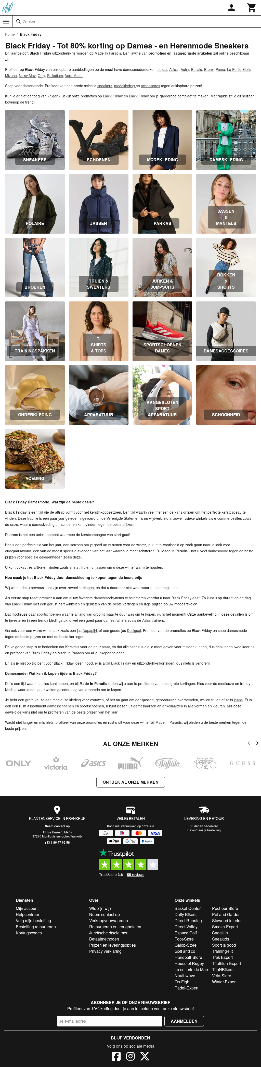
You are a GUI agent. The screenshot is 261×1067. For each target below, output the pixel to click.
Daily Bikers (186, 914)
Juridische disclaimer (108, 933)
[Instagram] (130, 1057)
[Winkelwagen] (252, 8)
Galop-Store (186, 945)
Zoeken (29, 21)
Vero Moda (74, 75)
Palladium (55, 75)
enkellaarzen (173, 705)
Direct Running (188, 920)
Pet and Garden (226, 914)
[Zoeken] (19, 21)
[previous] (249, 744)
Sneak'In (220, 933)
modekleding (125, 85)
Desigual (134, 630)
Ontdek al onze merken (131, 782)
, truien (85, 567)
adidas (163, 69)
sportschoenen (49, 614)
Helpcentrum (27, 914)
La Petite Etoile (239, 69)
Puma (220, 69)
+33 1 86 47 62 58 (57, 842)
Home (10, 34)
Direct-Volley (186, 927)
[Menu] (6, 22)
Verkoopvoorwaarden (108, 920)
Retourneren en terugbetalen (115, 927)
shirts (74, 567)
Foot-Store (184, 939)
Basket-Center (188, 908)
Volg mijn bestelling (33, 920)
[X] (145, 1057)
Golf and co (185, 951)
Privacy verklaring (105, 951)
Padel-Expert (186, 988)
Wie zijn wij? (100, 908)
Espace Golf (186, 933)
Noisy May (27, 75)
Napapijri (90, 630)
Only (41, 75)
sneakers (104, 85)
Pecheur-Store (225, 908)
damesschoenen (61, 705)
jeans (238, 699)
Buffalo (196, 69)
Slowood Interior (227, 920)
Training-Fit (222, 951)
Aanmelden (184, 1021)
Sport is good (224, 945)
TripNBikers (222, 969)
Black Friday (113, 95)
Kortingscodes (29, 933)
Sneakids (220, 939)
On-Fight (182, 982)
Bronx (209, 69)
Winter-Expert (224, 982)
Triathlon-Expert (226, 963)
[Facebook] (116, 1057)
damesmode (218, 550)
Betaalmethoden (104, 939)
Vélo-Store (221, 976)
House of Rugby (189, 963)
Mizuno (11, 75)
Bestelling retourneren (36, 927)
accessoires (150, 85)
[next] (257, 744)
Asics (173, 69)
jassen (101, 567)
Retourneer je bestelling (204, 830)
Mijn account (27, 908)
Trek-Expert (222, 957)
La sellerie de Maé (191, 969)
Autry (185, 69)
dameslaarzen (145, 705)
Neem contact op (57, 826)
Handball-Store (188, 957)
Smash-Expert (225, 927)
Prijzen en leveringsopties (112, 945)
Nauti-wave (185, 976)
